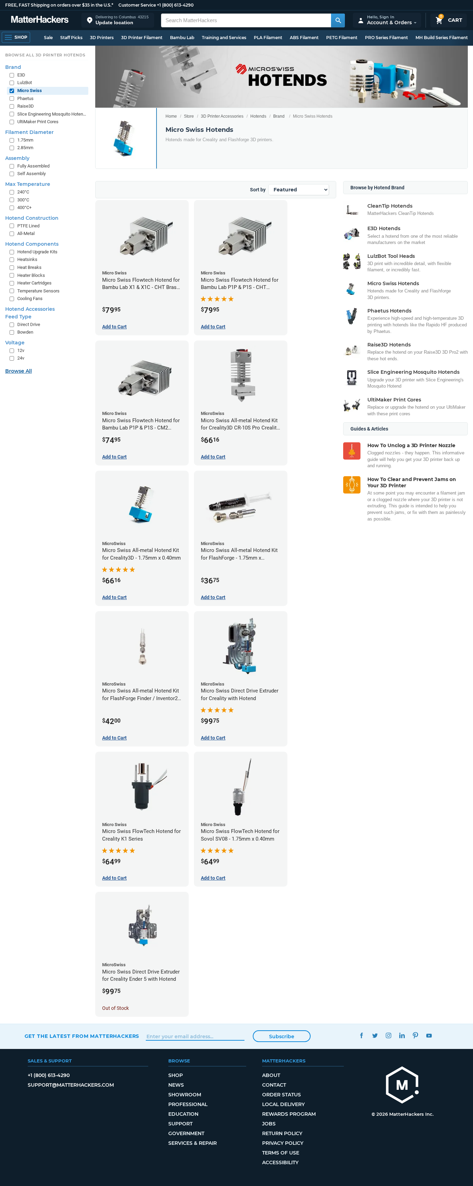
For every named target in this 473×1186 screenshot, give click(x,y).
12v (20, 350)
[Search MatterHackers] (338, 20)
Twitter (375, 1035)
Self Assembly (31, 173)
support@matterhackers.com (71, 1085)
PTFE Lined (28, 225)
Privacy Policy (282, 1143)
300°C (23, 199)
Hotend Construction (32, 218)
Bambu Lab (182, 37)
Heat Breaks (29, 267)
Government (186, 1133)
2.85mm (25, 147)
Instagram (389, 1035)
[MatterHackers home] (39, 20)
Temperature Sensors (38, 290)
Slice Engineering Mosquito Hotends (52, 114)
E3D (21, 75)
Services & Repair (192, 1143)
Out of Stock (115, 1008)
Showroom (184, 1095)
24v (20, 358)
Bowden (25, 332)
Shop (175, 1075)
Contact (274, 1085)
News (176, 1085)
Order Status (281, 1095)
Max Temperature (27, 184)
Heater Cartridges (34, 283)
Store (189, 116)
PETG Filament (341, 37)
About (271, 1075)
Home (171, 116)
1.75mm (25, 140)
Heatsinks (27, 259)
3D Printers (102, 37)
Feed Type (18, 317)
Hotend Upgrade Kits (37, 251)
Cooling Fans (30, 298)
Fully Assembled (33, 166)
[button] (117, 20)
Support (180, 1124)
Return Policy (282, 1133)
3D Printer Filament (141, 37)
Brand (279, 116)
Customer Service (137, 5)
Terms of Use (280, 1153)
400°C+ (24, 207)
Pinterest (416, 1035)
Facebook (362, 1035)
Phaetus (25, 98)
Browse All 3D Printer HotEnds (45, 55)
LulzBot (24, 82)
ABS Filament (304, 37)
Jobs (269, 1124)
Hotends (258, 116)
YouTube (429, 1035)
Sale (48, 37)
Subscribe (281, 1036)
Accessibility (280, 1162)
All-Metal (26, 233)
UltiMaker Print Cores (38, 121)
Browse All (18, 371)
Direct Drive (28, 324)
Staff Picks (71, 37)
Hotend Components (32, 244)
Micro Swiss (29, 90)
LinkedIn (402, 1035)
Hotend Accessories (30, 309)
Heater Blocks (31, 275)
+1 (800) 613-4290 (175, 5)
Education (183, 1114)
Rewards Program (289, 1114)
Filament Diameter (29, 132)
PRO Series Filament (386, 37)
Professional (187, 1104)
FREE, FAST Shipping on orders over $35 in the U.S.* (59, 5)
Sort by (258, 189)
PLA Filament (268, 37)
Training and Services (224, 37)
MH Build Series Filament (442, 37)
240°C (23, 191)
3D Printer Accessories (222, 116)
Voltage (15, 342)
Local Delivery (283, 1104)
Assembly (17, 158)
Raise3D (25, 106)
